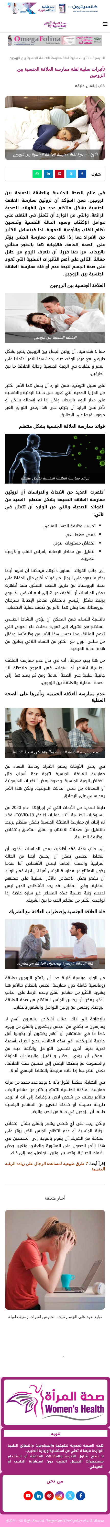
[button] (9, 1267)
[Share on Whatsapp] (37, 174)
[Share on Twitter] (71, 174)
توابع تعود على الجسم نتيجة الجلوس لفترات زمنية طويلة (55, 1317)
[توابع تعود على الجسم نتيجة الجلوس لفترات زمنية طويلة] (55, 1260)
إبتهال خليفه (86, 85)
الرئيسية (99, 58)
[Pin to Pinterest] (59, 174)
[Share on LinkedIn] (48, 174)
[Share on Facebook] (82, 174)
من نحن (55, 1480)
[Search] (5, 24)
